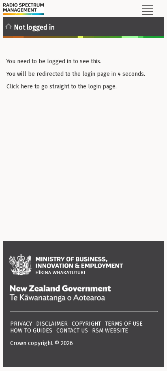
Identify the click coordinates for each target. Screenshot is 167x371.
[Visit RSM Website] (23, 10)
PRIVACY (21, 323)
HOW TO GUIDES (31, 330)
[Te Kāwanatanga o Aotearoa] (83, 294)
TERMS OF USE (124, 323)
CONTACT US (72, 330)
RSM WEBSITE (110, 330)
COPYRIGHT (86, 323)
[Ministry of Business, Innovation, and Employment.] (83, 265)
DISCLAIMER (52, 323)
